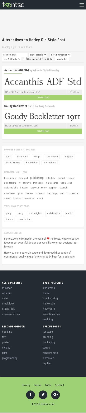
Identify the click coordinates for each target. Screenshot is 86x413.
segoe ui (35, 188)
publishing (37, 178)
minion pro (38, 183)
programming (10, 358)
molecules (29, 198)
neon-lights (35, 213)
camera (29, 193)
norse (44, 188)
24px (55, 193)
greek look (8, 303)
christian (40, 193)
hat (49, 193)
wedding (48, 319)
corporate (48, 358)
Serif (8, 156)
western (6, 293)
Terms (37, 385)
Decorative (52, 156)
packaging (49, 342)
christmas (49, 288)
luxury (20, 213)
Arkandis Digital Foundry (46, 70)
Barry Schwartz (46, 106)
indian (9, 219)
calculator (51, 178)
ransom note (50, 352)
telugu (40, 198)
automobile (11, 187)
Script (37, 156)
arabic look (8, 308)
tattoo (46, 347)
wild (62, 193)
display (6, 347)
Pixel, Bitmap (13, 162)
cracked (23, 178)
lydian (21, 193)
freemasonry (10, 178)
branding (48, 337)
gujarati (62, 178)
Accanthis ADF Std (16, 70)
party (8, 213)
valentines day (51, 314)
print (4, 352)
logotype (48, 331)
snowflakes (9, 193)
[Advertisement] (35, 24)
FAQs (48, 385)
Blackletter (32, 162)
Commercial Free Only (39, 59)
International (50, 162)
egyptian (53, 188)
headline (7, 331)
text (4, 337)
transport (17, 198)
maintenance (52, 183)
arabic (69, 213)
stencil (63, 187)
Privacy (26, 385)
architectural (10, 183)
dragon (7, 198)
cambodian (25, 219)
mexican (7, 288)
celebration (53, 213)
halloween (49, 303)
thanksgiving (50, 298)
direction (24, 188)
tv (19, 183)
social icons (66, 183)
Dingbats (68, 156)
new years (49, 308)
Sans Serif (22, 156)
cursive (27, 183)
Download (43, 97)
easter (47, 293)
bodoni (71, 178)
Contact (59, 385)
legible (47, 363)
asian (5, 298)
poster (5, 342)
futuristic (73, 193)
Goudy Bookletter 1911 (19, 106)
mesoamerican (11, 314)
